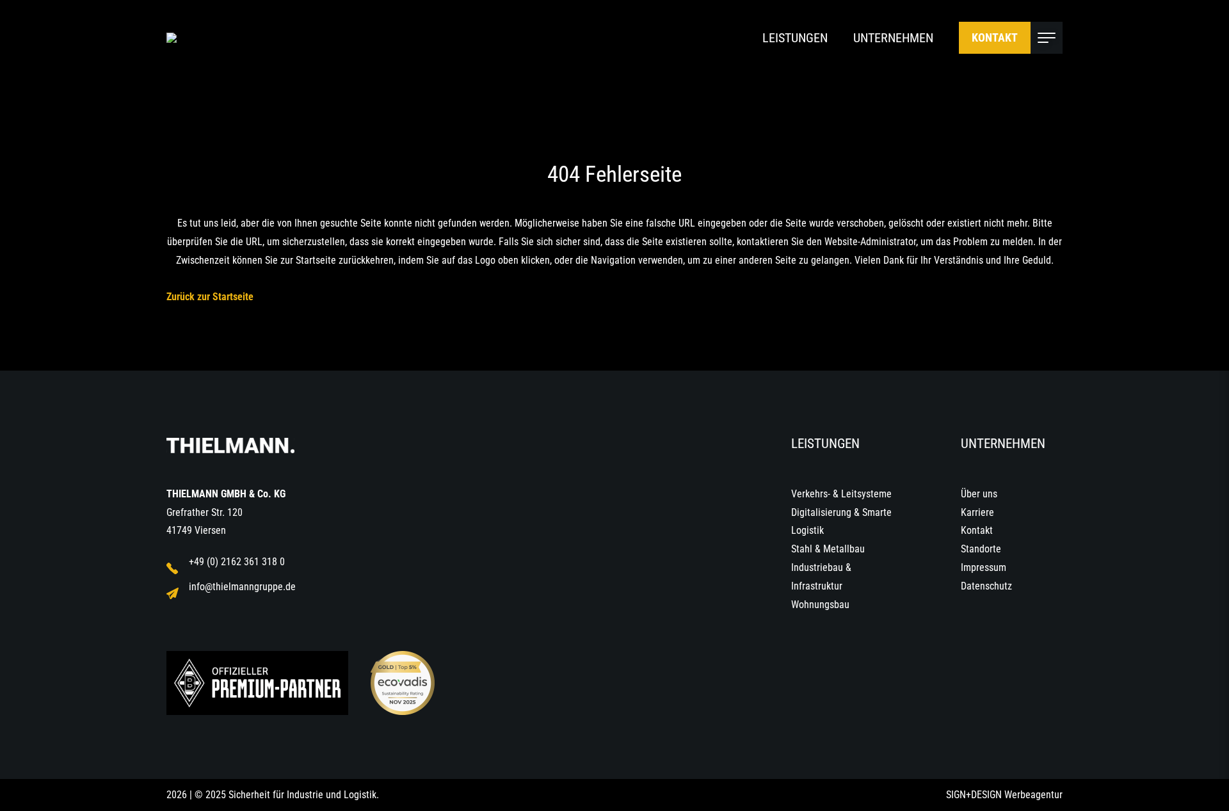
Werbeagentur (1033, 795)
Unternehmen (893, 37)
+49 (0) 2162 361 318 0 (237, 562)
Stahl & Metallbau (828, 549)
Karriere (977, 512)
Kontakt (995, 37)
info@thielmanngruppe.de (242, 587)
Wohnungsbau (820, 604)
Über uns (979, 494)
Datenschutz (986, 586)
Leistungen (795, 37)
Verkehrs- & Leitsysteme (841, 494)
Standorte (981, 549)
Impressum (983, 567)
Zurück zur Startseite (209, 297)
